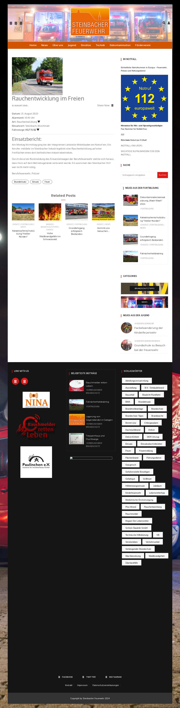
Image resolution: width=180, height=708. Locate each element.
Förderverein (142, 45)
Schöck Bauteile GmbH (136, 528)
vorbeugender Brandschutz (138, 549)
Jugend (72, 45)
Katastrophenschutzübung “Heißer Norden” (23, 233)
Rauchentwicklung (153, 507)
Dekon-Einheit (132, 437)
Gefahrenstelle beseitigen (137, 472)
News (44, 45)
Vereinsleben (131, 542)
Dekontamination (120, 45)
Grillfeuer (147, 479)
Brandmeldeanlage (134, 409)
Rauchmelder (131, 514)
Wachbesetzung (133, 556)
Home (33, 45)
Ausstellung (130, 388)
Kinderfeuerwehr (144, 324)
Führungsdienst (154, 458)
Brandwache (157, 416)
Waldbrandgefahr (157, 556)
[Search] (164, 23)
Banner (49, 224)
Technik (100, 45)
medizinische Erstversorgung (139, 500)
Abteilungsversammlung (136, 381)
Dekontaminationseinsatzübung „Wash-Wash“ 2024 (152, 200)
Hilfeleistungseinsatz (135, 486)
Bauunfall (129, 395)
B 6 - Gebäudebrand (154, 388)
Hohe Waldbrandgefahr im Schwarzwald (50, 236)
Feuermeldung (146, 451)
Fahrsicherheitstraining (151, 253)
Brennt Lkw (130, 423)
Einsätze (86, 45)
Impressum (82, 685)
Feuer (47, 182)
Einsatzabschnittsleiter (151, 444)
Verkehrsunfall (152, 542)
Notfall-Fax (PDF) (131, 145)
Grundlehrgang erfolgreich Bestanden (76, 231)
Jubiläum (157, 486)
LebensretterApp (157, 493)
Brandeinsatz (20, 182)
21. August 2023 (19, 105)
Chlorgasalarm (151, 423)
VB (158, 535)
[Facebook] (11, 23)
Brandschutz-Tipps (134, 416)
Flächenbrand (131, 458)
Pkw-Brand (130, 507)
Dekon (151, 430)
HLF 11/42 (30, 129)
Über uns (58, 45)
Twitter (91, 677)
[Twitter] (16, 23)
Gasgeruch (130, 465)
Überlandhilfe (131, 563)
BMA (127, 402)
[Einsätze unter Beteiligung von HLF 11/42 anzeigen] (38, 130)
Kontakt (69, 685)
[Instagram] (21, 23)
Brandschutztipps (49, 227)
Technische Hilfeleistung (136, 535)
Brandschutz (157, 409)
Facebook (67, 677)
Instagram (115, 677)
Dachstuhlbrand (132, 430)
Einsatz (35, 182)
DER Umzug (153, 437)
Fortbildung (27, 224)
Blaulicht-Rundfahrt (151, 395)
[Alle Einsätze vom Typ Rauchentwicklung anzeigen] (39, 122)
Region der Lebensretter (137, 521)
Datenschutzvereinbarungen (106, 685)
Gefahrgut (130, 479)
